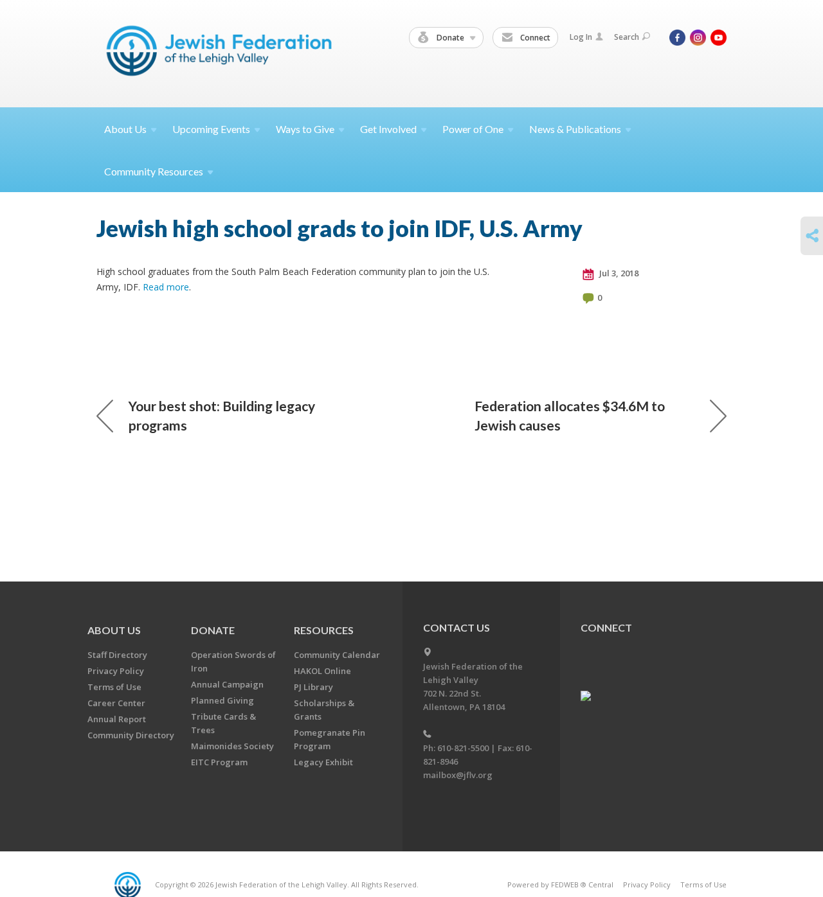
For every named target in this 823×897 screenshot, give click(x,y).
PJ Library (313, 687)
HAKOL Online (322, 671)
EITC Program (219, 762)
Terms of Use (114, 687)
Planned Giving (222, 700)
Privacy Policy (115, 671)
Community (153, 171)
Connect (534, 37)
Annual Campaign (227, 684)
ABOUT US (114, 630)
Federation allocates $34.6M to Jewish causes (570, 415)
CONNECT (606, 627)
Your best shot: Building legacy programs (222, 415)
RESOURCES (324, 630)
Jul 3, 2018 (617, 273)
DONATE (213, 630)
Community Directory (130, 735)
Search (626, 36)
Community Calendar (337, 655)
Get (388, 129)
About (125, 129)
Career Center (116, 703)
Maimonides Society (232, 746)
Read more (166, 287)
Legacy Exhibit (323, 762)
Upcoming (211, 129)
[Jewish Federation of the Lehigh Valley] (222, 53)
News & (575, 129)
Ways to (305, 129)
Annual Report (116, 719)
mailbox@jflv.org (458, 775)
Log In (581, 36)
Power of (472, 129)
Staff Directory (117, 655)
